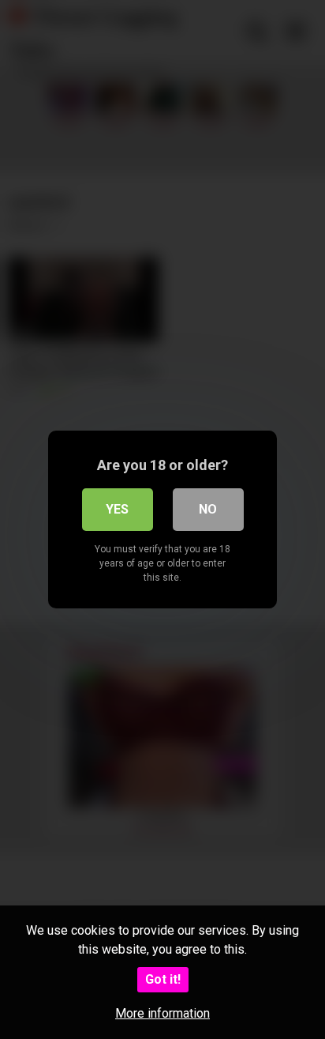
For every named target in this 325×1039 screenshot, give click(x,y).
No (208, 509)
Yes (117, 509)
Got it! (163, 979)
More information (162, 1013)
